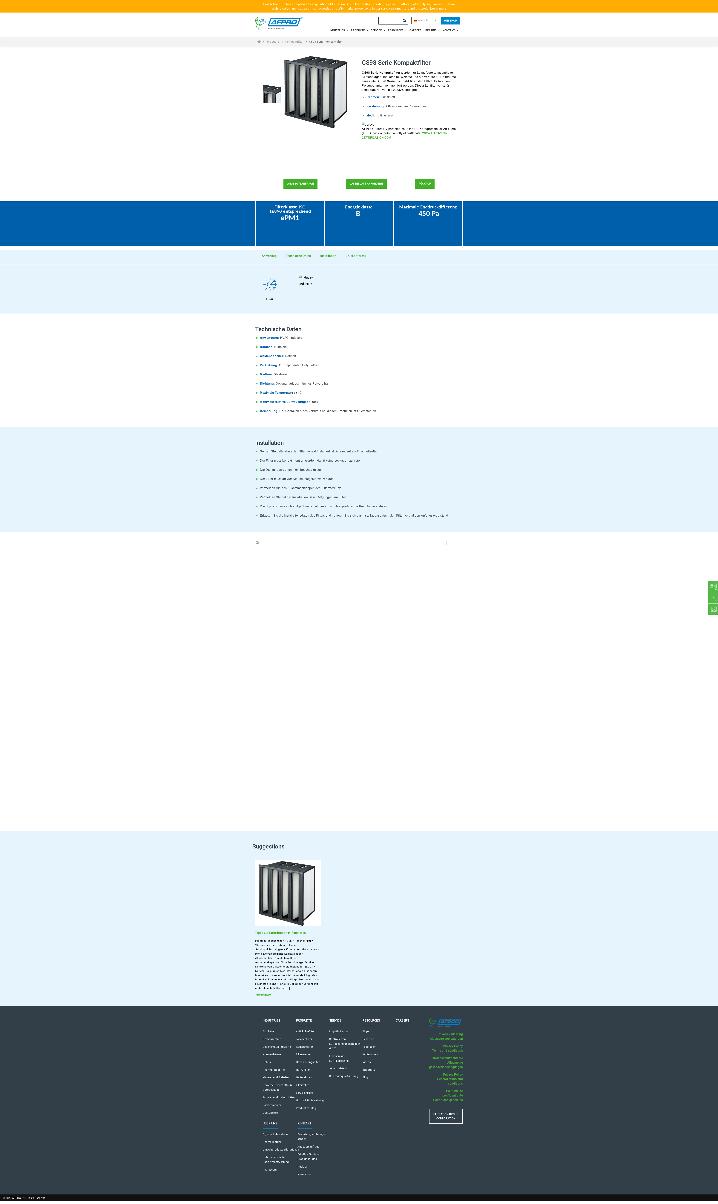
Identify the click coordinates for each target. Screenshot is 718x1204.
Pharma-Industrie (274, 1069)
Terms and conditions (447, 1050)
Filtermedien (303, 1054)
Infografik (369, 1069)
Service (376, 30)
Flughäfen (269, 1031)
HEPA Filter (303, 1069)
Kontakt (449, 30)
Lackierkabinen (272, 1105)
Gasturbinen (270, 1112)
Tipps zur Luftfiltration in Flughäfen (280, 933)
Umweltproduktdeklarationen (281, 1149)
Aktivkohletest (338, 1068)
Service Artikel (305, 1092)
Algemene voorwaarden (446, 1038)
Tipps (366, 1031)
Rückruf (302, 1166)
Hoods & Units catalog (310, 1100)
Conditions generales (448, 1100)
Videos (367, 1062)
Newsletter (304, 1174)
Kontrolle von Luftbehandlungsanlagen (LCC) (345, 1044)
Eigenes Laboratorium (276, 1134)
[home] (280, 23)
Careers (415, 30)
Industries (337, 30)
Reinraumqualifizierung (343, 1076)
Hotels (267, 1062)
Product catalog (306, 1108)
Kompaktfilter (294, 41)
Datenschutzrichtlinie (448, 1058)
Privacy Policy (453, 1046)
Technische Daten (298, 256)
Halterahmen (304, 1077)
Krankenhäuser (272, 1054)
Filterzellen (302, 1085)
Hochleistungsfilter (308, 1062)
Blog (365, 1077)
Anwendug (269, 256)
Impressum (270, 1169)
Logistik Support (339, 1031)
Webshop (450, 20)
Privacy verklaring (450, 1034)
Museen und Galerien (276, 1077)
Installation (328, 256)
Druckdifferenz (356, 256)
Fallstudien (369, 1046)
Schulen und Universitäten (279, 1097)
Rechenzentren (272, 1039)
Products (273, 41)
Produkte (358, 30)
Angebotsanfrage (308, 1146)
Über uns (430, 30)
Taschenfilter (304, 1039)
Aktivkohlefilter (305, 1031)
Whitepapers (370, 1054)
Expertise (368, 1039)
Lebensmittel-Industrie (277, 1046)
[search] (404, 20)
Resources (396, 30)
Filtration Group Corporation (445, 1116)
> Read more (263, 994)
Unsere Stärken (272, 1141)
